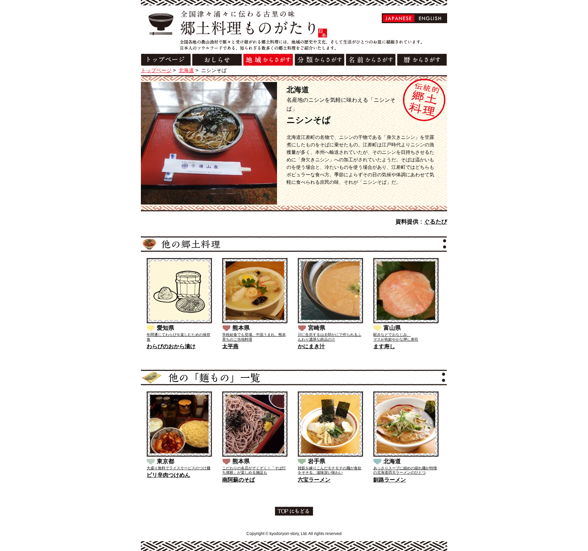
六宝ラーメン (314, 480)
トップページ (156, 70)
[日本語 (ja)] (398, 18)
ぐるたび (435, 221)
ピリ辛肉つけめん (168, 475)
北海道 (186, 70)
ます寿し (384, 346)
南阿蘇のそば (238, 480)
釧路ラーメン (389, 480)
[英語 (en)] (430, 18)
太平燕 (230, 346)
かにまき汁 (311, 346)
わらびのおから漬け (171, 346)
